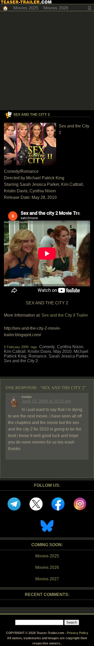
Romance (37, 356)
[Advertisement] (47, 61)
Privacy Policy (77, 633)
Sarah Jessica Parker (68, 356)
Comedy (47, 346)
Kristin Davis (39, 351)
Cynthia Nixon (70, 346)
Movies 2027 (47, 579)
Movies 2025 (25, 7)
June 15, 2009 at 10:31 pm (46, 401)
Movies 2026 (55, 7)
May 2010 (62, 351)
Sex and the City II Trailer (65, 315)
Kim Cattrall (15, 351)
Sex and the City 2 (31, 114)
